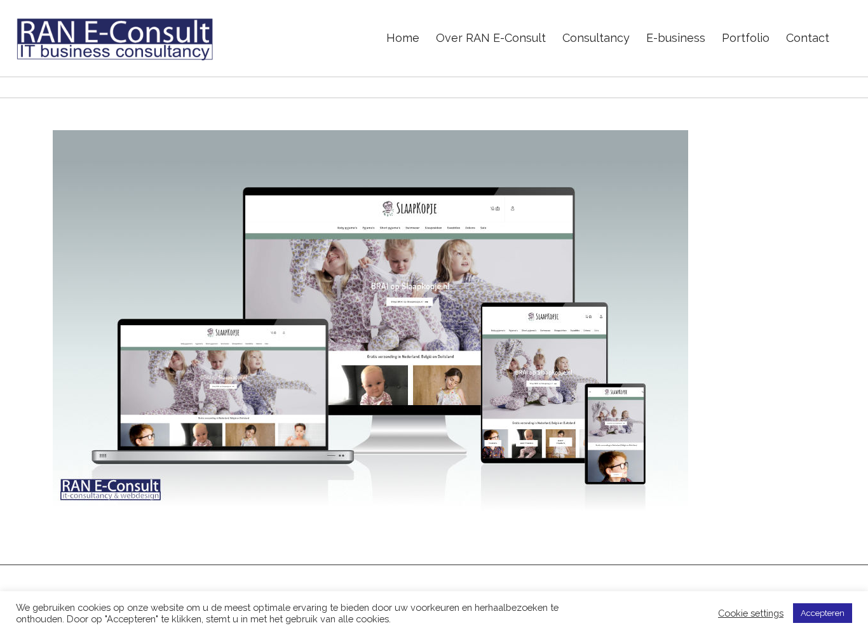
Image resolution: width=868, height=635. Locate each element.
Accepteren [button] (822, 613)
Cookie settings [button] (750, 613)
